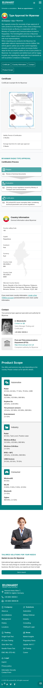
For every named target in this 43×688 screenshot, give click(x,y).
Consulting (27, 623)
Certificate (6, 64)
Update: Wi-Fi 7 (28, 644)
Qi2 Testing (27, 648)
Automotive (27, 611)
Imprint (4, 662)
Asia (13, 21)
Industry (26, 619)
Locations (5, 627)
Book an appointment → (26, 8)
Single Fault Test (8, 636)
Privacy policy (7, 666)
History (4, 623)
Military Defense (29, 615)
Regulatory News (29, 640)
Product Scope (7, 70)
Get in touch (21, 572)
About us (5, 611)
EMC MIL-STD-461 (8, 652)
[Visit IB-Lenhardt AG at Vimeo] (11, 684)
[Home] (8, 2)
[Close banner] (39, 8)
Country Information (19, 64)
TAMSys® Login (29, 627)
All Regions (6, 21)
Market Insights (28, 636)
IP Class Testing (7, 640)
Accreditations (7, 615)
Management (6, 619)
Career (25, 652)
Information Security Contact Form (9, 671)
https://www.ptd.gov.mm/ (23, 345)
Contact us (18, 323)
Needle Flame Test (8, 648)
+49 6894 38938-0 (21, 332)
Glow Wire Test (7, 644)
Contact (31, 64)
